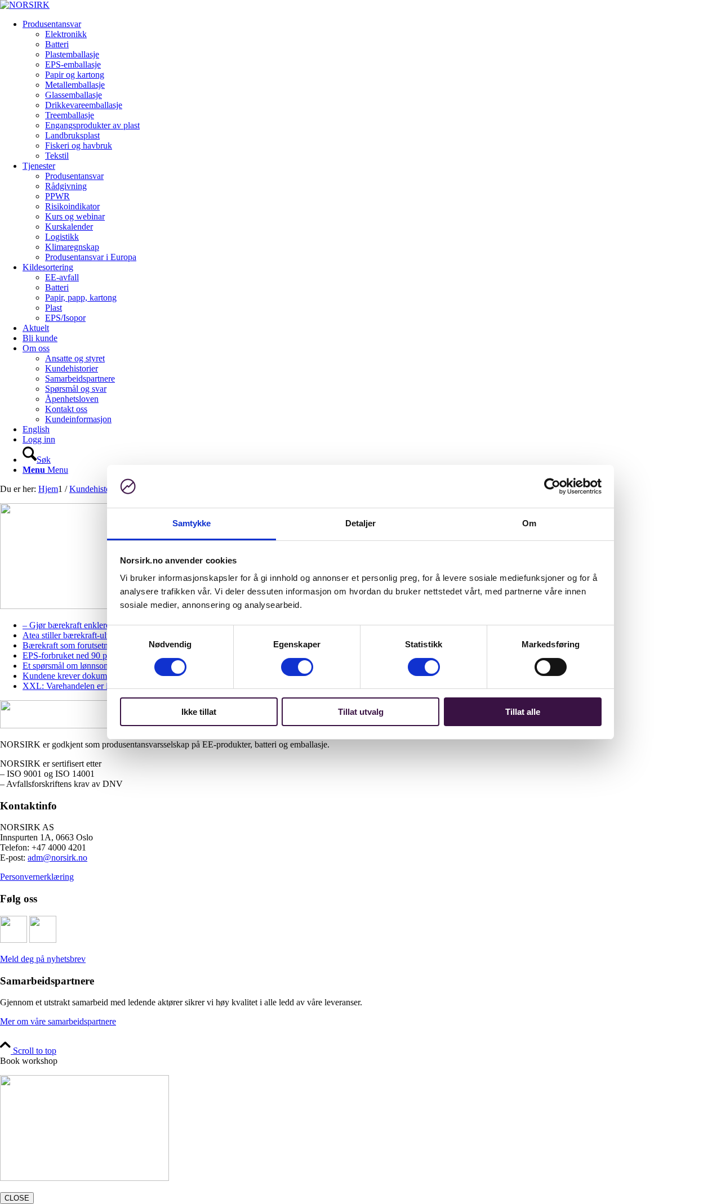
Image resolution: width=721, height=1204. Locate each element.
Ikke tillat (198, 712)
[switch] (297, 667)
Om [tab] (529, 523)
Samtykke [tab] (191, 523)
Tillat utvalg (361, 712)
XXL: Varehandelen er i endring (80, 686)
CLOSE (17, 1198)
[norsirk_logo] (25, 5)
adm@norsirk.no (57, 857)
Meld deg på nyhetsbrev (43, 959)
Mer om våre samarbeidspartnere (58, 1021)
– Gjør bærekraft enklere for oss (79, 625)
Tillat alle (522, 712)
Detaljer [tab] (360, 523)
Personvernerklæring (37, 876)
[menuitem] (372, 90)
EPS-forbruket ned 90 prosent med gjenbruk (101, 655)
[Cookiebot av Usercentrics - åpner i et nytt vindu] (552, 486)
